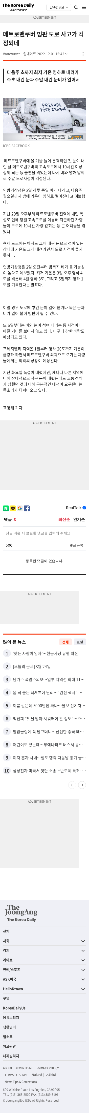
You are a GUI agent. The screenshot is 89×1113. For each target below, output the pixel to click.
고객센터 (50, 1075)
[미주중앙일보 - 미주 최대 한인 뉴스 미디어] (18, 7)
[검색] (76, 7)
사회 (6, 940)
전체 (65, 641)
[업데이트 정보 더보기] (45, 53)
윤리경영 (37, 1075)
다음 (82, 785)
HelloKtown (13, 988)
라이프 (8, 959)
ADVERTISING (24, 1068)
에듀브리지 (11, 1017)
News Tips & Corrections (21, 1082)
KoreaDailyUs (14, 1007)
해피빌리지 (11, 1055)
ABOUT (7, 1068)
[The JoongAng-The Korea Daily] (21, 913)
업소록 (8, 1036)
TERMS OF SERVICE (17, 1075)
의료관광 (9, 1046)
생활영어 (9, 1026)
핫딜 (6, 998)
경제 (6, 950)
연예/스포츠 (11, 969)
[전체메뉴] (84, 7)
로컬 (80, 641)
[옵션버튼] (83, 54)
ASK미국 (9, 979)
